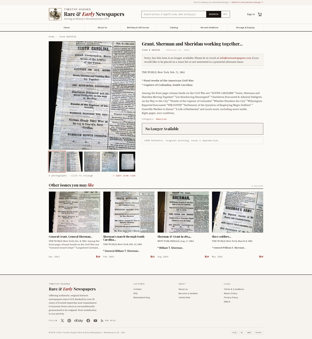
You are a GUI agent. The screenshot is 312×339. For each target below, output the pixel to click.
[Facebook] (88, 320)
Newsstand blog (141, 297)
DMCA (227, 301)
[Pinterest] (69, 320)
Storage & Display (245, 27)
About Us (102, 27)
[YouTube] (95, 320)
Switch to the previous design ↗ (247, 2)
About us (183, 289)
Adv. (225, 14)
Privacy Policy (231, 297)
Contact (137, 289)
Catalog (174, 27)
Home (67, 27)
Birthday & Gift (138, 27)
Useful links (184, 297)
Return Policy (230, 293)
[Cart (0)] (260, 14)
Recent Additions (209, 27)
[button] (92, 95)
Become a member (188, 293)
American (161, 119)
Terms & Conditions (234, 289)
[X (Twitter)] (62, 320)
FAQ (135, 293)
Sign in (251, 14)
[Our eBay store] (78, 320)
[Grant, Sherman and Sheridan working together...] (57, 161)
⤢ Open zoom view (124, 175)
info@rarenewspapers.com (235, 58)
